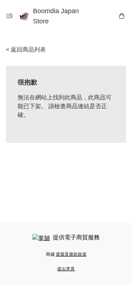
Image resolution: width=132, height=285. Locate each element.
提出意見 (66, 268)
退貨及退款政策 (71, 254)
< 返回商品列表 (26, 49)
